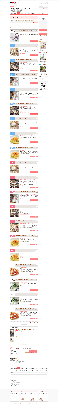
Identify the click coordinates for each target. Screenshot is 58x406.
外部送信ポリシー (23, 403)
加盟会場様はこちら (30, 403)
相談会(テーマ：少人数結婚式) (21, 20)
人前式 (16, 384)
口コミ (46, 13)
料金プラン (15, 13)
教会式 (14, 384)
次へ (37, 322)
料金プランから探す (42, 3)
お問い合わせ (41, 35)
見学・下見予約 (33, 352)
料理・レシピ (41, 400)
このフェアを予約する (34, 54)
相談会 (16, 20)
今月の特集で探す (23, 398)
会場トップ (12, 13)
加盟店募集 (33, 403)
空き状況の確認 (45, 35)
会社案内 (14, 403)
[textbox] (42, 2)
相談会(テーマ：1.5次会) (27, 20)
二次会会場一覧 (32, 400)
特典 (42, 13)
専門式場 (17, 382)
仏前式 (18, 384)
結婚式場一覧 (22, 399)
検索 (46, 2)
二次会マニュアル (32, 398)
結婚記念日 (41, 398)
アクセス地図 (39, 13)
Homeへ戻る (38, 3)
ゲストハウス (20, 382)
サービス (29, 13)
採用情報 (26, 403)
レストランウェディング (24, 382)
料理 (22, 13)
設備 (26, 13)
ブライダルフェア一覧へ (33, 350)
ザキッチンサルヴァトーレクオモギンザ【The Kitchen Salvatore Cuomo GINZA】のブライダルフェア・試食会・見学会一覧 (31, 370)
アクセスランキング (32, 399)
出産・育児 (41, 399)
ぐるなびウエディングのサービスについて (38, 403)
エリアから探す (46, 3)
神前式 (12, 384)
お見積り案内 (32, 20)
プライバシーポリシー (20, 403)
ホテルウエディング (14, 382)
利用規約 (16, 403)
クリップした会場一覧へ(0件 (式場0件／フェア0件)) (42, 79)
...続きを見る (35, 50)
